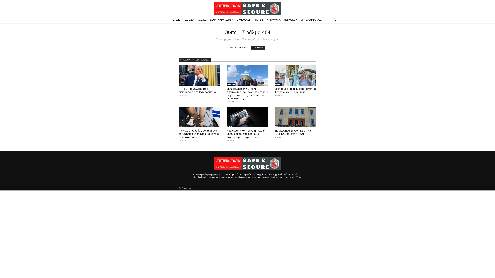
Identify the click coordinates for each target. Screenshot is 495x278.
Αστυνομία (231, 84)
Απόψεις (258, 19)
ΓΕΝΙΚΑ (229, 126)
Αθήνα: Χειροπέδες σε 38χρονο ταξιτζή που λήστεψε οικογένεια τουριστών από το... (199, 134)
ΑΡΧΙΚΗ (177, 19)
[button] (335, 20)
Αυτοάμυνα (273, 19)
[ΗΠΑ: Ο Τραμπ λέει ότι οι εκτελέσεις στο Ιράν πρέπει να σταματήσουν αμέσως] (199, 75)
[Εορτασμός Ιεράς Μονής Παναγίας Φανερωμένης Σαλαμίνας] (295, 75)
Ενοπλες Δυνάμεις (281, 126)
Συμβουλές (243, 19)
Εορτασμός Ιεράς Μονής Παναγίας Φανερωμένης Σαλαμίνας (295, 90)
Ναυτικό (278, 84)
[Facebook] (329, 20)
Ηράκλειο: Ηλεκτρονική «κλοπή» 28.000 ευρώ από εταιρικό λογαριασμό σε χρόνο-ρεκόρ (247, 134)
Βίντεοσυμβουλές (311, 19)
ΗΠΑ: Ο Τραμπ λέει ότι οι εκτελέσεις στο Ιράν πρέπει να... (199, 90)
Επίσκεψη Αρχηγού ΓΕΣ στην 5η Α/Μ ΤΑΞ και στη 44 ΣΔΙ (294, 132)
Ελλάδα (189, 19)
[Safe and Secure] (247, 8)
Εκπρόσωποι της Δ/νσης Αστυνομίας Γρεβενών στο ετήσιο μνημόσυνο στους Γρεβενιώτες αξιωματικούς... (247, 93)
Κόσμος (202, 19)
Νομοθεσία (290, 19)
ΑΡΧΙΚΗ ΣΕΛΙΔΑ (258, 48)
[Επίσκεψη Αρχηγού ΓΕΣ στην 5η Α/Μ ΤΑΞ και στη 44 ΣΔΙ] (295, 117)
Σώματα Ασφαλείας (220, 19)
